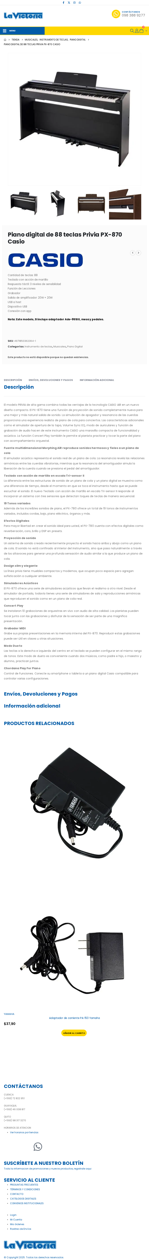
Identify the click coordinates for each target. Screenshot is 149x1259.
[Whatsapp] (38, 1146)
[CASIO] (45, 260)
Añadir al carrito (74, 1033)
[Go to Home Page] (5, 39)
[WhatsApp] (79, 2)
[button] (132, 31)
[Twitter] (18, 1146)
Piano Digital (75, 346)
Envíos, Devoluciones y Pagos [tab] (51, 380)
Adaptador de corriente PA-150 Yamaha (74, 1018)
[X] (69, 2)
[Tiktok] (85, 2)
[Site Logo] (23, 16)
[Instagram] (74, 2)
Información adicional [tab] (97, 380)
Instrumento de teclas (38, 346)
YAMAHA (9, 1014)
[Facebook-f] (9, 1146)
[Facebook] (63, 2)
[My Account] (136, 31)
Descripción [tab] (13, 380)
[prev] (132, 253)
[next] (138, 253)
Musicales (59, 346)
